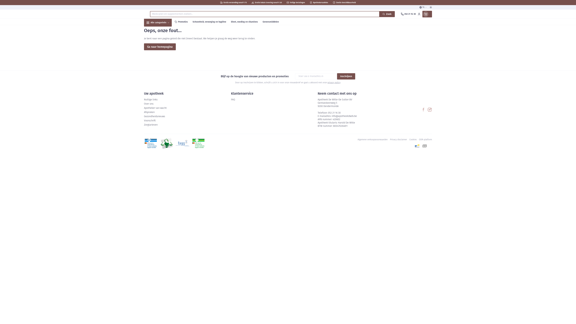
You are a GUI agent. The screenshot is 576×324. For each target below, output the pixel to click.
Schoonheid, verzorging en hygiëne (163, 39)
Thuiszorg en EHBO (163, 86)
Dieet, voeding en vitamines (163, 49)
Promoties (152, 29)
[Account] (419, 14)
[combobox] (265, 14)
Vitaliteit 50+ (163, 69)
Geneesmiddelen (163, 102)
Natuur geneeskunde (163, 77)
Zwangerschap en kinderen (163, 60)
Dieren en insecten (163, 94)
